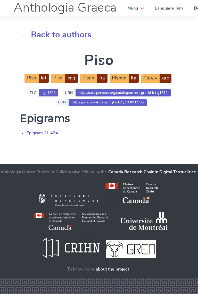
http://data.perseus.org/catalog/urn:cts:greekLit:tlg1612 (123, 93)
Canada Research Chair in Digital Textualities (152, 172)
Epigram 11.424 (42, 133)
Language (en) (169, 8)
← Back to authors (56, 35)
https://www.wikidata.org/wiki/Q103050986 (108, 102)
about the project (112, 269)
